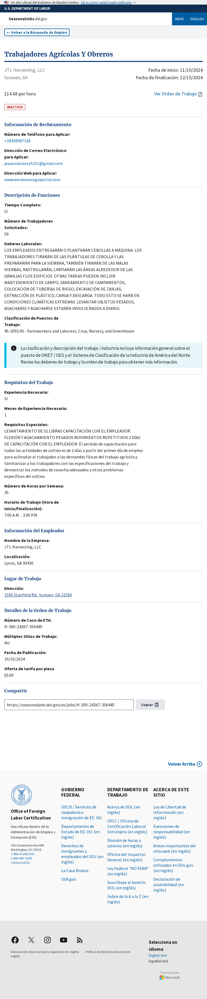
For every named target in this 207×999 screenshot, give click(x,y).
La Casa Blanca (74, 870)
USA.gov (68, 879)
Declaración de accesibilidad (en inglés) (168, 884)
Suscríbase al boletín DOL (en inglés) (126, 885)
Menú (179, 18)
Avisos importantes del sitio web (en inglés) (174, 848)
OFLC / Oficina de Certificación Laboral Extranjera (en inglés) (127, 826)
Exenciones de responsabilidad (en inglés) (171, 832)
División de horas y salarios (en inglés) (124, 843)
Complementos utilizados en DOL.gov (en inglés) (173, 865)
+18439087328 (17, 140)
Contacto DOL (20, 862)
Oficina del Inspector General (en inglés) (126, 857)
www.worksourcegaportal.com (32, 179)
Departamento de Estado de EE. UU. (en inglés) (80, 832)
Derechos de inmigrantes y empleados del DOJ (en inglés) (82, 854)
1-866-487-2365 (21, 858)
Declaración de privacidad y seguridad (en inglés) (45, 952)
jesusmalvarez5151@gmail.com (33, 163)
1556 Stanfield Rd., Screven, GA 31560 (38, 594)
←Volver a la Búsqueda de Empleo (36, 32)
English (197, 18)
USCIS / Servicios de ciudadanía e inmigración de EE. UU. (81, 812)
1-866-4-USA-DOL (23, 854)
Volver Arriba (181, 764)
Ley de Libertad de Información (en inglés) (169, 812)
